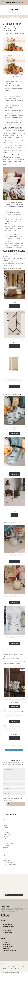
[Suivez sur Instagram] (2, 915)
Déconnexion (6, 948)
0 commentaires (10, 35)
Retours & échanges (8, 926)
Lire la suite (14, 515)
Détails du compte (7, 946)
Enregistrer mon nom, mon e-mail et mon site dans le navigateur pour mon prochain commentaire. (13, 798)
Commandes (6, 944)
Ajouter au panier (14, 306)
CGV (3, 928)
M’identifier (5, 942)
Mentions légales (7, 932)
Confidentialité (6, 930)
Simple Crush (8, 33)
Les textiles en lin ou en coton (14, 210)
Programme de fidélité (9, 950)
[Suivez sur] (5, 915)
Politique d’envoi (7, 924)
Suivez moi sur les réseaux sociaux (12, 745)
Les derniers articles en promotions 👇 (13, 666)
